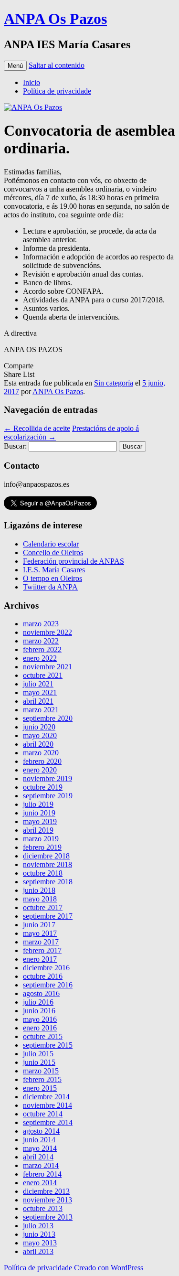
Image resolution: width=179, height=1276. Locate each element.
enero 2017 (40, 959)
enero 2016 (40, 1028)
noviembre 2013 (47, 1200)
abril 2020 (38, 744)
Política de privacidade (57, 91)
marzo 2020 (41, 753)
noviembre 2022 (47, 632)
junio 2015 (39, 1062)
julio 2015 (38, 1054)
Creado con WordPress (108, 1268)
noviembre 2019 (47, 778)
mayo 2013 (40, 1243)
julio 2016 (38, 1002)
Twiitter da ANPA (50, 587)
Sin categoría (113, 383)
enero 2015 (40, 1088)
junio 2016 (39, 1011)
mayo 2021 (40, 692)
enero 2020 (40, 770)
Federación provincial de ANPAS (73, 561)
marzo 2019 (41, 839)
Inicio (31, 82)
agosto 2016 (41, 993)
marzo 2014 (41, 1165)
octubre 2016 (43, 976)
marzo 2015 (41, 1071)
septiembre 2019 (48, 796)
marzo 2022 (41, 641)
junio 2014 (39, 1140)
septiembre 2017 (48, 916)
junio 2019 (39, 813)
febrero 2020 (42, 761)
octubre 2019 (43, 787)
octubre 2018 (43, 873)
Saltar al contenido (56, 65)
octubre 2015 (43, 1036)
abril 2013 (38, 1251)
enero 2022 (40, 658)
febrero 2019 (42, 847)
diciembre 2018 (46, 856)
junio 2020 (39, 727)
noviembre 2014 (47, 1105)
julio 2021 (38, 684)
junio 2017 (39, 925)
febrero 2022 (42, 649)
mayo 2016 (40, 1019)
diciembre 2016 (46, 968)
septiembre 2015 (48, 1045)
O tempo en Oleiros (52, 578)
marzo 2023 (41, 624)
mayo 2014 (40, 1148)
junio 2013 (39, 1234)
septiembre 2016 (48, 985)
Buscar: (15, 446)
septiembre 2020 (48, 718)
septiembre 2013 (48, 1217)
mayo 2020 (40, 735)
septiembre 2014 (48, 1122)
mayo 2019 (40, 821)
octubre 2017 (43, 907)
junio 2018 (39, 890)
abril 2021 (38, 701)
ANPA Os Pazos (55, 18)
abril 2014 (38, 1157)
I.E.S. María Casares (54, 570)
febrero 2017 (42, 950)
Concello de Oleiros (53, 552)
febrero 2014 (42, 1174)
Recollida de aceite (37, 428)
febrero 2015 (42, 1079)
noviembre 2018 (47, 864)
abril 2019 (38, 830)
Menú (15, 65)
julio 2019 (38, 804)
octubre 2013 (43, 1208)
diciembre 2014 (46, 1097)
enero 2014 (40, 1183)
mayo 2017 (40, 933)
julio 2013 (38, 1226)
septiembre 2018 (48, 882)
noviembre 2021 (47, 667)
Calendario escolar (51, 544)
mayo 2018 (40, 899)
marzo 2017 (41, 942)
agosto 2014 (41, 1131)
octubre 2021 (43, 675)
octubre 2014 (43, 1114)
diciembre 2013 (46, 1191)
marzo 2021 (41, 710)
